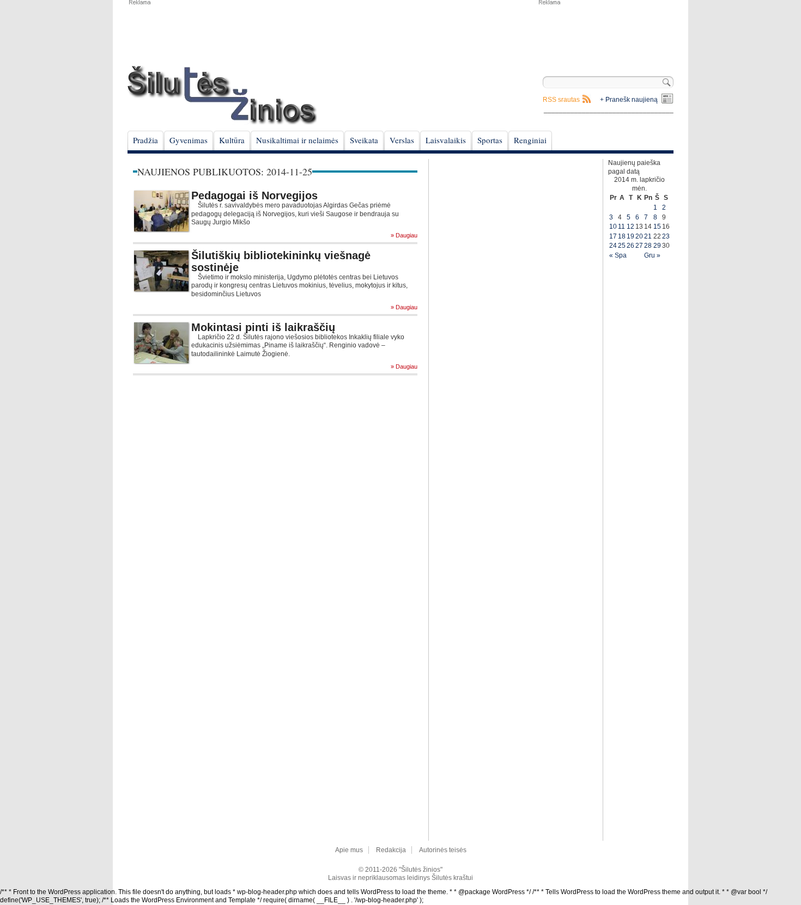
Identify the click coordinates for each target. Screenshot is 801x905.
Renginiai (530, 139)
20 (639, 236)
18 (622, 236)
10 (613, 226)
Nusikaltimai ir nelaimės (297, 139)
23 (666, 236)
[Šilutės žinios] (222, 95)
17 (613, 236)
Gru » (652, 255)
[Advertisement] (605, 32)
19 (630, 236)
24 (613, 245)
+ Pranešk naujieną (629, 99)
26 (630, 245)
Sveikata (364, 139)
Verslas (402, 139)
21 (648, 236)
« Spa (618, 255)
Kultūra (232, 139)
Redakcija (391, 850)
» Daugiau (404, 236)
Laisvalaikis (446, 139)
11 (621, 226)
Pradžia (145, 139)
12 (630, 226)
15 (657, 226)
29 (657, 245)
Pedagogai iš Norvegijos (254, 195)
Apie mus (349, 850)
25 (622, 245)
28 (648, 245)
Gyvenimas (188, 139)
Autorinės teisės (442, 850)
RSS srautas (561, 99)
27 (639, 245)
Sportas (489, 139)
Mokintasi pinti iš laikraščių (263, 327)
